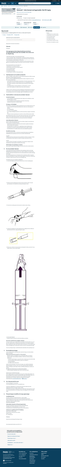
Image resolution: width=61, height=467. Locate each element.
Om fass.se (31, 453)
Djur (15, 3)
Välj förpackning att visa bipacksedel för (13, 37)
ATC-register (43, 457)
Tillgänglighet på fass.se (34, 454)
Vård (12, 3)
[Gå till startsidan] (4, 3)
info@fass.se (23, 454)
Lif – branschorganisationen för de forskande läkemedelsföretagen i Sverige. (9, 457)
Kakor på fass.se (32, 460)
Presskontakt (32, 458)
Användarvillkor (32, 461)
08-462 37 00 (24, 453)
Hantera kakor (32, 463)
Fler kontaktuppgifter (22, 458)
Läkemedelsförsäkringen (36, 19)
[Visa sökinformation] (52, 3)
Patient (9, 3)
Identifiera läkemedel (45, 455)
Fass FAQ (42, 458)
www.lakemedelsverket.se (16, 378)
